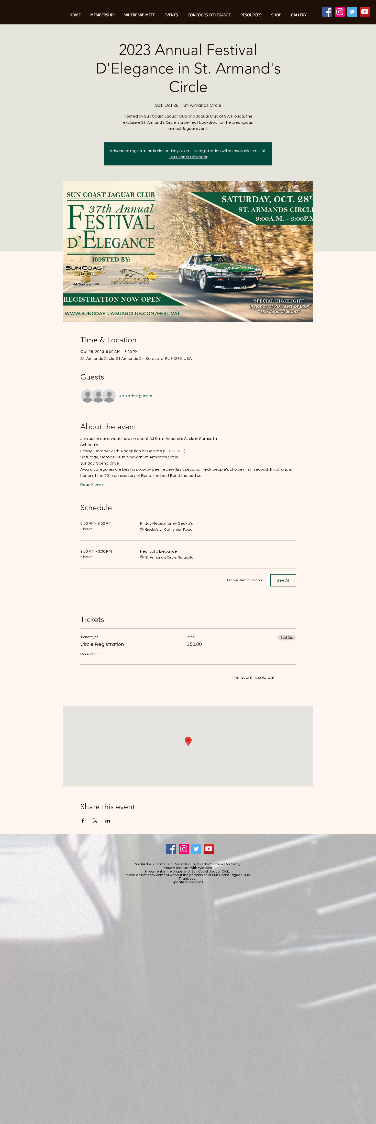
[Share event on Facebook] (82, 820)
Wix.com (205, 868)
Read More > (92, 484)
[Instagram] (340, 12)
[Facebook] (327, 12)
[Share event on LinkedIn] (107, 820)
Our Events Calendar (188, 157)
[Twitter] (352, 12)
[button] (251, 15)
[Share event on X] (95, 820)
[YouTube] (365, 12)
